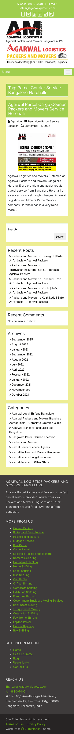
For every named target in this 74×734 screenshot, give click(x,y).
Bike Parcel (20, 545)
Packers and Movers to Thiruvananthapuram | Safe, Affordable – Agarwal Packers (35, 270)
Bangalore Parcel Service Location (33, 437)
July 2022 (18, 364)
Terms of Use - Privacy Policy (25, 724)
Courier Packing (23, 528)
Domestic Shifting (24, 558)
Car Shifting (20, 579)
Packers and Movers (25, 442)
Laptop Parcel (22, 622)
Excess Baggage (23, 626)
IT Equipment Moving (26, 609)
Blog (16, 658)
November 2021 (22, 389)
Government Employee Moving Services (38, 600)
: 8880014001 (17, 691)
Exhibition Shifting (24, 592)
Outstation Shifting (25, 613)
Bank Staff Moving (25, 605)
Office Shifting (22, 583)
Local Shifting (22, 571)
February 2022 (21, 374)
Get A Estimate (23, 654)
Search (12, 229)
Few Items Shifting (25, 617)
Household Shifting (25, 562)
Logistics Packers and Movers (32, 554)
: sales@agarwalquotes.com (28, 686)
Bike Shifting (21, 575)
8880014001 (35, 4)
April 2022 (18, 369)
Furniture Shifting (24, 596)
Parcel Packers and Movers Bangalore (36, 452)
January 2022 (20, 379)
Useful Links (21, 662)
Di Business (32, 729)
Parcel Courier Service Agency (31, 447)
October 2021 (20, 394)
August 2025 (20, 344)
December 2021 (21, 384)
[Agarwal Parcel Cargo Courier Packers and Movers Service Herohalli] (37, 152)
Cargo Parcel (21, 549)
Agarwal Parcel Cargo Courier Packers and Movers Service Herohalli (37, 109)
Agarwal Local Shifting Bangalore (33, 413)
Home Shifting (22, 566)
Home (17, 650)
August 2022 (20, 359)
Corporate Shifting (25, 588)
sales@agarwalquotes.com (37, 8)
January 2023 (20, 349)
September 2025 (22, 339)
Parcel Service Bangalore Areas (31, 457)
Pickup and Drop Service (28, 532)
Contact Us (20, 667)
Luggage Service (23, 541)
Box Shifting (21, 630)
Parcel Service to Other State (30, 462)
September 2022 (22, 354)
